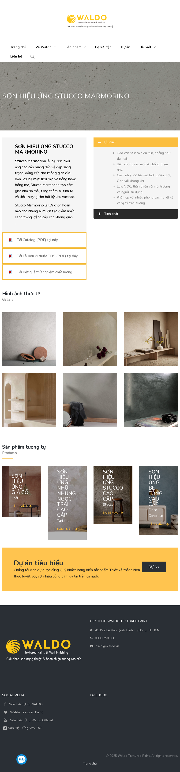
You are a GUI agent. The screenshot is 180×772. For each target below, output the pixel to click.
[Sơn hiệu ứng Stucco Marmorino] (29, 400)
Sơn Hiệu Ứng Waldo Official (31, 720)
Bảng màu (19, 506)
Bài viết (145, 47)
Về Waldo (44, 47)
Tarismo (66, 496)
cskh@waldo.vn (107, 646)
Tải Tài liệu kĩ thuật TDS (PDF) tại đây (47, 256)
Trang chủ (18, 47)
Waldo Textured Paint (26, 712)
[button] (32, 57)
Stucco (113, 488)
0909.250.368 (105, 638)
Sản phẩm (73, 47)
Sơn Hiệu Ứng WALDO (25, 704)
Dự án (125, 47)
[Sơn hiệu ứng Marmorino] (90, 339)
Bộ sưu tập (103, 47)
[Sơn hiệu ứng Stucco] (151, 339)
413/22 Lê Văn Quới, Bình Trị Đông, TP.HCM (127, 630)
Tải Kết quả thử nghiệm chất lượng (44, 272)
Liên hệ (16, 56)
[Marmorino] (29, 339)
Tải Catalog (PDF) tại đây (37, 239)
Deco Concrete (156, 493)
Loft (19, 486)
